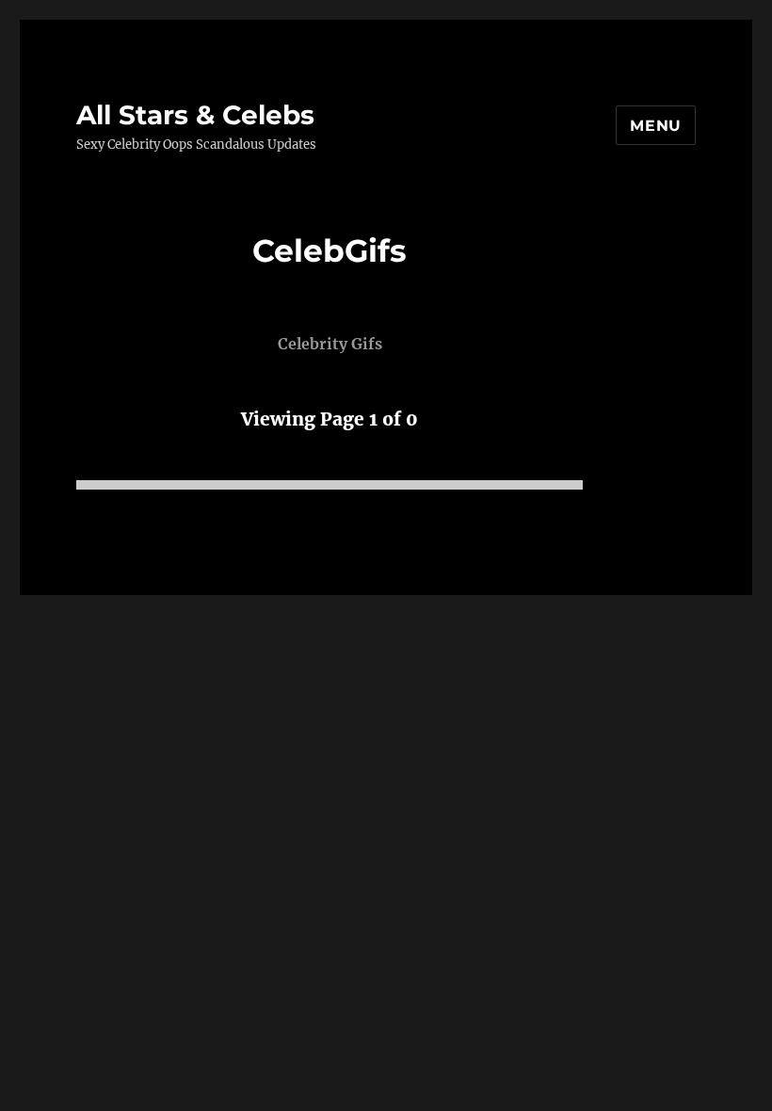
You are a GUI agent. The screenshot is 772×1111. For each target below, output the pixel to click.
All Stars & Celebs (195, 115)
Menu (656, 126)
